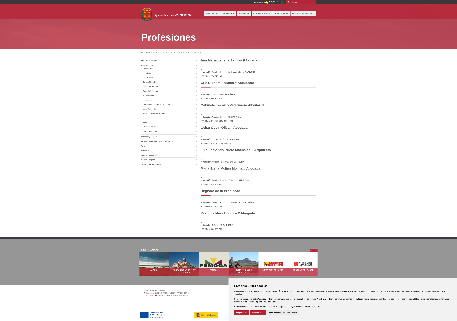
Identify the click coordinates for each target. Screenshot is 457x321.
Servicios (169, 52)
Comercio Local (183, 52)
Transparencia (281, 13)
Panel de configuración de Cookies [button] (283, 313)
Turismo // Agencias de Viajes (154, 113)
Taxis (143, 146)
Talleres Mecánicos (150, 82)
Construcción (148, 77)
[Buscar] (288, 2)
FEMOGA (214, 270)
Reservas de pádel (148, 160)
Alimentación (148, 69)
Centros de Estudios (150, 87)
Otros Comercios (149, 127)
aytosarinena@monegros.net (178, 296)
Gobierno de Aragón (303, 270)
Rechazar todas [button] (258, 313)
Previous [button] (312, 250)
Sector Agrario (148, 95)
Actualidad (243, 13)
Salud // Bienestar (149, 109)
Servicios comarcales (149, 155)
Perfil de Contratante (303, 13)
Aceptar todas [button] (242, 313)
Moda (145, 122)
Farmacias (145, 150)
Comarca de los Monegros (244, 271)
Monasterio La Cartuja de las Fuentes (184, 271)
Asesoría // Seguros (150, 91)
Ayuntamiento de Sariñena (151, 52)
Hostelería (147, 73)
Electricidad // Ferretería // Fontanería (157, 104)
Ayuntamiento (212, 13)
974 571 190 (161, 296)
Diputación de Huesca (273, 270)
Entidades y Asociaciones (150, 137)
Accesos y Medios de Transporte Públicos (157, 141)
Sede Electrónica (261, 13)
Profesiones (147, 100)
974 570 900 (149, 296)
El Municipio (229, 13)
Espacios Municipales (149, 60)
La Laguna (154, 270)
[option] (154, 265)
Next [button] (316, 250)
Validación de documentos (151, 164)
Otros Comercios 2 (150, 131)
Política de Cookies (313, 307)
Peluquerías (147, 118)
